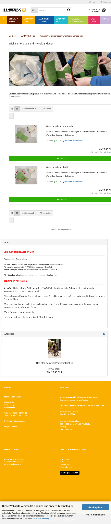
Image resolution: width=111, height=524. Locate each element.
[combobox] (29, 109)
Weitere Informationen (96, 515)
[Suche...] (68, 10)
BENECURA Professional (77, 20)
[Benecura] (14, 10)
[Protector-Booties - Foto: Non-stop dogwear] (54, 348)
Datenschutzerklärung (40, 518)
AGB (61, 462)
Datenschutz (65, 464)
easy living (94, 20)
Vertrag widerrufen (69, 473)
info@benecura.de (17, 421)
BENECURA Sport (60, 20)
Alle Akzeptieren (95, 507)
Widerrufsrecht (66, 467)
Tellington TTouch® (43, 20)
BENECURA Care (28, 20)
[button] (12, 109)
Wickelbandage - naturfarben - (61, 126)
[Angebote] (104, 334)
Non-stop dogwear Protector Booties (54, 363)
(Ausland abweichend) (74, 141)
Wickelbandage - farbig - (58, 167)
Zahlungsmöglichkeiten (14, 459)
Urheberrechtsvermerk (13, 464)
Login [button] (93, 2)
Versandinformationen (13, 462)
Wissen (105, 19)
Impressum (64, 459)
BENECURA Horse (13, 20)
